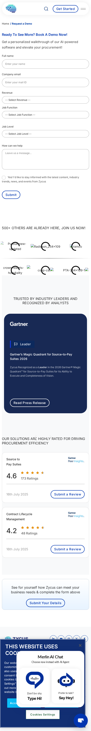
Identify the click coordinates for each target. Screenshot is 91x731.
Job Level (9, 126)
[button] (22, 344)
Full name (9, 55)
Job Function (10, 107)
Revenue (8, 92)
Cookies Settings (42, 714)
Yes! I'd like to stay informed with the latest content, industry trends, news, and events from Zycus (40, 179)
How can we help (12, 145)
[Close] (80, 645)
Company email (12, 74)
